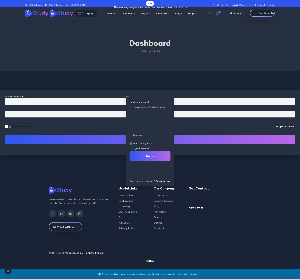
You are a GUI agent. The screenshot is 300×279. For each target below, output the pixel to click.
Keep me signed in (142, 143)
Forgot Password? (141, 148)
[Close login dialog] (127, 96)
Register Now (163, 181)
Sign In (150, 156)
